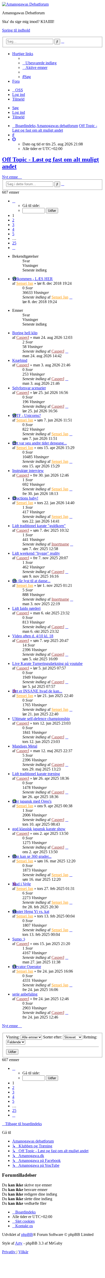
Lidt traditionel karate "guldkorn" (39, 526)
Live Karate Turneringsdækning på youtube (47, 663)
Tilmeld (18, 117)
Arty (18, 1243)
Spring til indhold (16, 30)
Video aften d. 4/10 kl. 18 (32, 636)
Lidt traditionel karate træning (36, 774)
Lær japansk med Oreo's (31, 801)
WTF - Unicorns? (26, 415)
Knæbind (19, 360)
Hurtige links (22, 54)
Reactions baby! (25, 498)
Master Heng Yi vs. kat (30, 911)
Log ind (18, 112)
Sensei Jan (24, 283)
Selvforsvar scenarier (29, 388)
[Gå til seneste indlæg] (70, 297)
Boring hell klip (24, 333)
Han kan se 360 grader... (31, 856)
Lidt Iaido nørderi (26, 608)
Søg (15, 108)
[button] (13, 201)
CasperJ (22, 337)
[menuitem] (39, 63)
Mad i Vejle (21, 884)
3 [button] (13, 224)
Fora (16, 81)
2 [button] (13, 220)
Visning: (13, 1037)
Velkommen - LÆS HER (32, 279)
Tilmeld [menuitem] (18, 99)
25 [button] (14, 243)
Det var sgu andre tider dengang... (39, 443)
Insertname (60, 544)
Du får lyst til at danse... (31, 581)
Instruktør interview (28, 470)
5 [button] (13, 234)
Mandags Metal (24, 746)
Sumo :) (18, 939)
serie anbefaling (24, 994)
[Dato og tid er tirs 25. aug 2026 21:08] (14, 139)
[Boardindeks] (25, 4)
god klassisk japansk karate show (38, 829)
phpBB (27, 1234)
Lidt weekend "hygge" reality (36, 553)
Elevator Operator (26, 966)
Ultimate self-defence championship (41, 718)
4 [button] (13, 229)
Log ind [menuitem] (18, 94)
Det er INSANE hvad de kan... (37, 691)
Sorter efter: (53, 1037)
